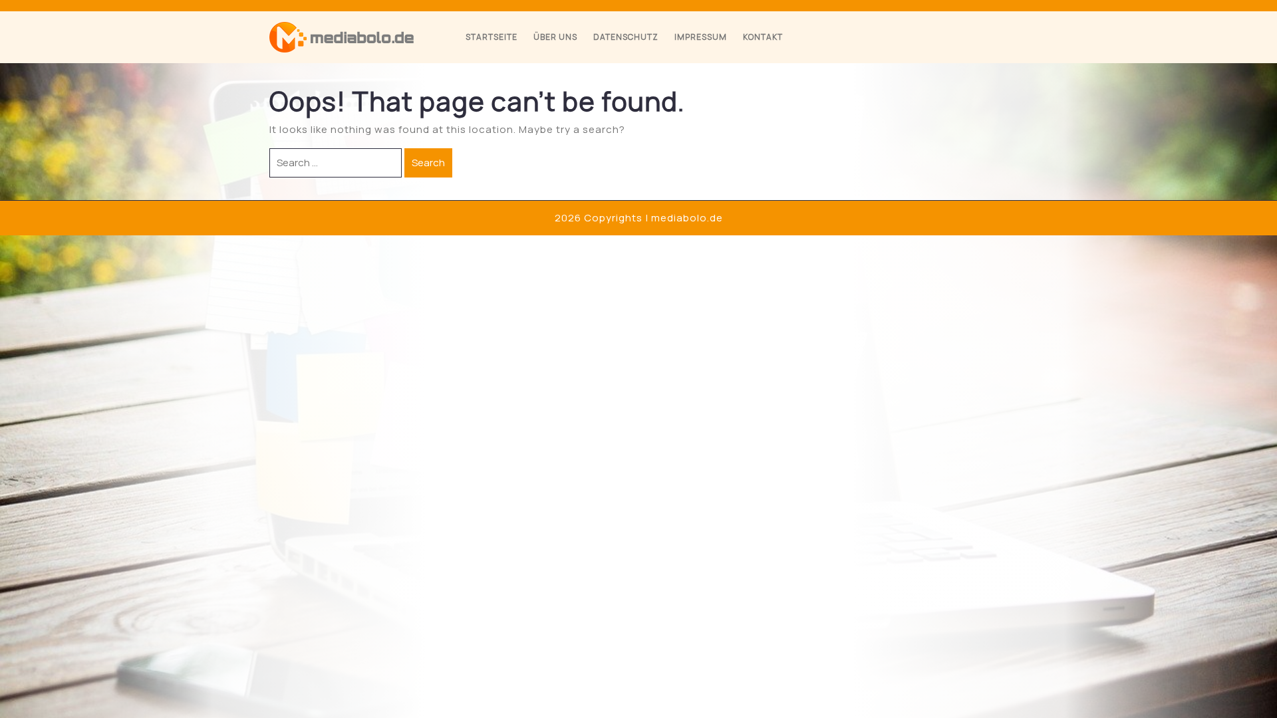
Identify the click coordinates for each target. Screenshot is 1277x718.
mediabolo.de (687, 218)
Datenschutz (625, 37)
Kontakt (763, 37)
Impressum (700, 37)
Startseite (491, 37)
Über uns (555, 37)
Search (428, 163)
